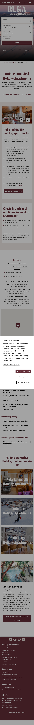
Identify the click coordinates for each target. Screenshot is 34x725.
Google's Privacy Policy (11, 365)
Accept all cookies (23, 371)
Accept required (23, 382)
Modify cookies (24, 377)
